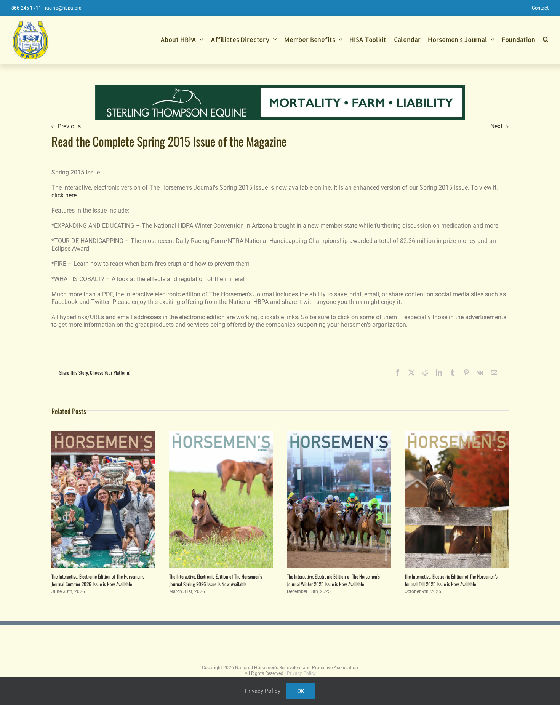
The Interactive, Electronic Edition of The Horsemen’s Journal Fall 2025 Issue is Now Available (451, 580)
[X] (411, 372)
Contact (540, 8)
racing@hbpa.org (63, 8)
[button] (546, 40)
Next (496, 126)
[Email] (494, 372)
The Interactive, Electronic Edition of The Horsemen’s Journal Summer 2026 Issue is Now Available (97, 580)
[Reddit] (425, 372)
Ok (300, 691)
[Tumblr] (452, 372)
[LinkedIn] (439, 372)
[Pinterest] (466, 372)
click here (64, 195)
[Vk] (480, 372)
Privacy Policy (301, 673)
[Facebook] (398, 372)
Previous (69, 126)
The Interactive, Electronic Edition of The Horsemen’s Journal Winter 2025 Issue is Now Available (333, 580)
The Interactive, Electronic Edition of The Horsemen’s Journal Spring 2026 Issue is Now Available (215, 580)
